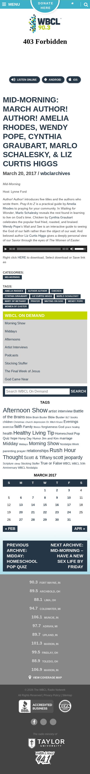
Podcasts (11, 355)
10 (69, 497)
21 (33, 512)
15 (45, 505)
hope (13, 438)
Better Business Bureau (36, 706)
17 (69, 505)
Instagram (53, 722)
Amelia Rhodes (14, 291)
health (7, 433)
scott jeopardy (68, 457)
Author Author (37, 291)
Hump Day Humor (29, 438)
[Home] (72, 3)
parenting (9, 451)
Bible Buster (56, 417)
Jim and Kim (50, 438)
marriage (66, 438)
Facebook (34, 722)
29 (45, 519)
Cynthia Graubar (60, 217)
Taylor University (45, 743)
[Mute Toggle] (72, 249)
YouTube (43, 722)
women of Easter (16, 306)
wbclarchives (55, 173)
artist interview (60, 411)
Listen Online (26, 79)
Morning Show (15, 323)
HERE (22, 257)
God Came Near (16, 379)
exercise (8, 427)
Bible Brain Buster (36, 417)
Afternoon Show (25, 410)
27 (21, 519)
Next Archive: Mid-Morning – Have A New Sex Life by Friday (66, 556)
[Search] (86, 4)
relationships (38, 450)
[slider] (81, 248)
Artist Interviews (16, 347)
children (8, 422)
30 (57, 519)
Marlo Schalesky (27, 212)
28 (33, 519)
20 (21, 512)
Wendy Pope (12, 226)
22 (45, 512)
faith (18, 426)
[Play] (5, 249)
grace (68, 427)
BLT (68, 417)
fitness (37, 427)
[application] (45, 249)
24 (69, 512)
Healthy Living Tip (33, 433)
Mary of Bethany (15, 301)
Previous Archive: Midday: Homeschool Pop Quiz (22, 556)
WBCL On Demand (25, 315)
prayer (35, 301)
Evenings (71, 422)
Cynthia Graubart (16, 296)
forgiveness (49, 427)
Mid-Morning (12, 277)
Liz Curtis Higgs (35, 235)
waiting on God (53, 301)
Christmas (19, 422)
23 (57, 512)
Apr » (79, 528)
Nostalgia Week (69, 444)
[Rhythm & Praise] (45, 758)
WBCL (67, 463)
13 (21, 505)
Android (55, 79)
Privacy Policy (52, 695)
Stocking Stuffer (16, 363)
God (61, 427)
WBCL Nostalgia (28, 467)
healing (76, 427)
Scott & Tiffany (38, 457)
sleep (17, 463)
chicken (56, 291)
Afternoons (12, 339)
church (29, 422)
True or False (51, 463)
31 (69, 519)
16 (57, 505)
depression (39, 422)
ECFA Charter (65, 706)
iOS (75, 79)
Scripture (8, 463)
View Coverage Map (47, 677)
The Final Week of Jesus (22, 371)
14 (33, 505)
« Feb (10, 528)
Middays (11, 331)
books (74, 417)
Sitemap (67, 695)
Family (28, 427)
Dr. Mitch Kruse (54, 422)
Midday (10, 443)
